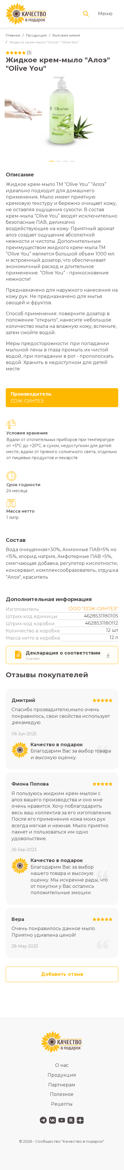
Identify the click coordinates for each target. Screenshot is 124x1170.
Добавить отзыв (62, 974)
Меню (105, 13)
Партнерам (61, 1085)
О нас (62, 1065)
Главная (13, 35)
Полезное (62, 1094)
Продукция (36, 35)
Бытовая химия (66, 35)
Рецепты (62, 1104)
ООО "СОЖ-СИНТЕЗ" (93, 608)
